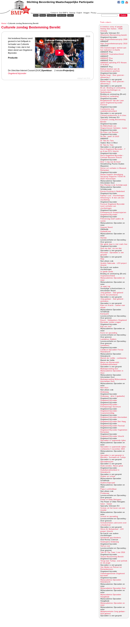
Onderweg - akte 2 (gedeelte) (112, 396)
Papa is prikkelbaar (108, 489)
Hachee (103, 238)
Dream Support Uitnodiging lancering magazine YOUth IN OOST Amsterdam (112, 177)
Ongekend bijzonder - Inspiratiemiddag (109, 412)
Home (3, 23)
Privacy (93, 13)
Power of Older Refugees (110, 500)
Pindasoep (104, 493)
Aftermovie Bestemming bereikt (113, 35)
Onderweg (104, 392)
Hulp (102, 259)
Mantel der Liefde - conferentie (113, 358)
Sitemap (72, 13)
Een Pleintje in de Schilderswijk (113, 185)
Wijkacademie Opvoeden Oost (113, 588)
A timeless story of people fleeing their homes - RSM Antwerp (111, 29)
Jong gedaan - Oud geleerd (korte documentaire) (111, 294)
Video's (70, 15)
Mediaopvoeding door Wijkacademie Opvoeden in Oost (111, 371)
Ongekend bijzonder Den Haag (113, 421)
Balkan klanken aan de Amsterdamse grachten (110, 70)
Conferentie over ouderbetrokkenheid (108, 110)
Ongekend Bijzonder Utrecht (112, 436)
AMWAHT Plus (106, 58)
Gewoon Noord (106, 227)
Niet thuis (104, 388)
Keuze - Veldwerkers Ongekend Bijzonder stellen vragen (113, 321)
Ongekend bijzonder (17, 73)
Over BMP (63, 13)
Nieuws (42, 15)
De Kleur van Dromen (109, 132)
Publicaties (62, 15)
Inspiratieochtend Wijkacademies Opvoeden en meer (112, 278)
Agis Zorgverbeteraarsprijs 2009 (113, 39)
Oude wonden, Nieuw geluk (111, 466)
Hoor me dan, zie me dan (111, 248)
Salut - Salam (106, 504)
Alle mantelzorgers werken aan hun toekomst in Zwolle (113, 49)
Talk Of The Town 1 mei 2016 (112, 552)
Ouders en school (107, 476)
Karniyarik (104, 314)
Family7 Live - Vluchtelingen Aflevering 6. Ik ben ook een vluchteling (112, 198)
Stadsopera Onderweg (109, 542)
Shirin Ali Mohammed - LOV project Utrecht (112, 530)
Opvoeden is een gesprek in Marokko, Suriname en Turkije (113, 456)
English (79, 13)
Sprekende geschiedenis (110, 538)
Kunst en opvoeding (108, 333)
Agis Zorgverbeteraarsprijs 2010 (113, 44)
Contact (53, 13)
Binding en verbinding (109, 96)
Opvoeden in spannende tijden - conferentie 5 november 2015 (113, 448)
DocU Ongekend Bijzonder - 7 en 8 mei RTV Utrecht (112, 150)
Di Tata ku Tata (106, 145)
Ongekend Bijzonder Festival (112, 426)
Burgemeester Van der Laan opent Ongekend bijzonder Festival (112, 103)
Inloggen (86, 13)
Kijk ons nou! (106, 326)
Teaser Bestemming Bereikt (112, 557)
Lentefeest (104, 345)
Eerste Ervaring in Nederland (112, 191)
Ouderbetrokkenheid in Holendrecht (109, 471)
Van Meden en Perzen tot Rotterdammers (111, 568)
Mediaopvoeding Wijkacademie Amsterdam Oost (113, 380)
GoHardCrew (105, 231)
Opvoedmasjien (106, 462)
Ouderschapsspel (107, 483)
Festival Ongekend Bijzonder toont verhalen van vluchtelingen (112, 206)
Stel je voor (105, 546)
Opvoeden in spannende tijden (113, 440)
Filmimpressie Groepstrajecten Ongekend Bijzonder (113, 213)
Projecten (50, 15)
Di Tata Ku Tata (106, 141)
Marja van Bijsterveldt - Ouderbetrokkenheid (110, 363)
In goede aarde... (107, 272)
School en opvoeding (109, 516)
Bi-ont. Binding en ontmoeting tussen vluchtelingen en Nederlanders (112, 90)
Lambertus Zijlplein (108, 339)
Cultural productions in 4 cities (113, 115)
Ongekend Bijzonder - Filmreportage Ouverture (110, 406)
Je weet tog (105, 286)
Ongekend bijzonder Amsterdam (113, 417)
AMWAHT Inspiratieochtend (112, 54)
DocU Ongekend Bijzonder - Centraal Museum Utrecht (112, 157)
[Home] (20, 7)
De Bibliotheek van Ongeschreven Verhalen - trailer (113, 127)
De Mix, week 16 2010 (109, 136)
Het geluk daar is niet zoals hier (113, 244)
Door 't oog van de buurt (110, 162)
